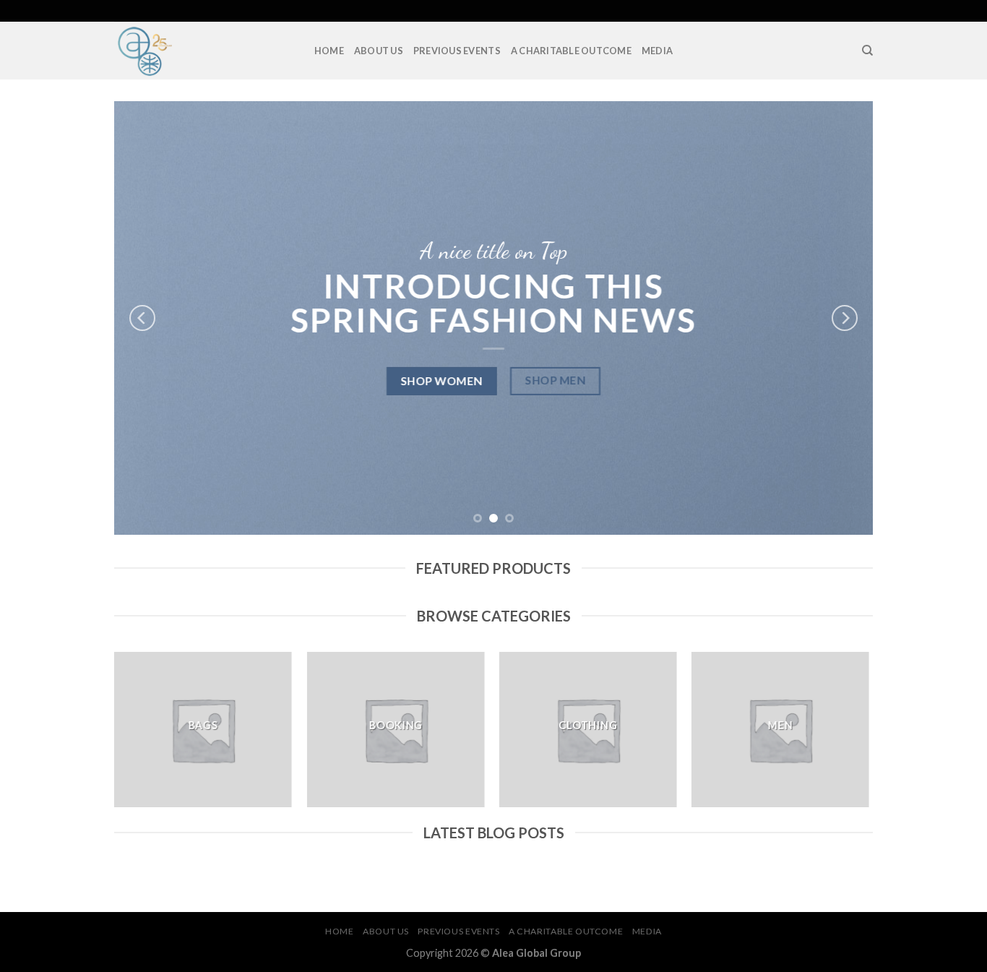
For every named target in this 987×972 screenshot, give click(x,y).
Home (329, 50)
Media (657, 50)
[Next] (845, 318)
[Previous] (142, 318)
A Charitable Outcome (571, 50)
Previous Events (457, 50)
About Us (378, 50)
